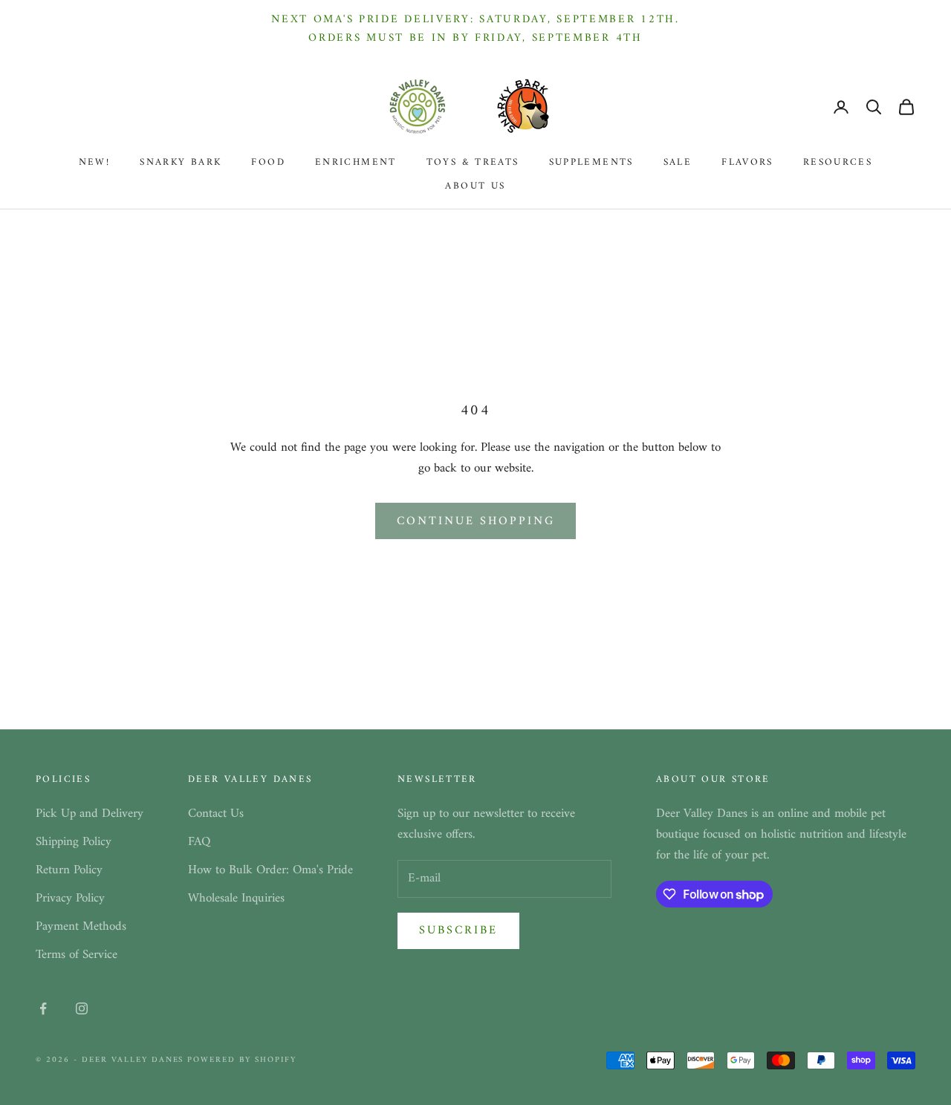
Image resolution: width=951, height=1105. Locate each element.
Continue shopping (476, 521)
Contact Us (216, 814)
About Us (475, 186)
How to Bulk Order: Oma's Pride (270, 870)
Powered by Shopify (241, 1060)
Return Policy (69, 870)
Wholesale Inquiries (236, 898)
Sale (677, 162)
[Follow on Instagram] (81, 1008)
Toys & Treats (472, 162)
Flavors (747, 162)
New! (95, 162)
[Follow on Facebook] (43, 1008)
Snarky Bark (180, 162)
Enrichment (356, 162)
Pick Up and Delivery (89, 814)
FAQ (199, 842)
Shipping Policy (73, 842)
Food (268, 162)
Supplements (591, 162)
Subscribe (458, 930)
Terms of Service (76, 955)
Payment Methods (81, 927)
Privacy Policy (70, 898)
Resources (837, 162)
